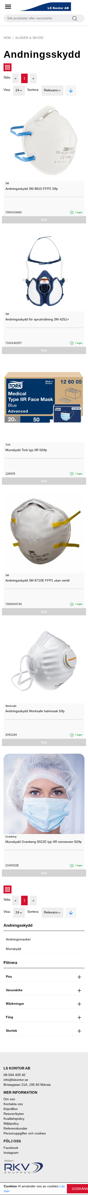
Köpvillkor (11, 1109)
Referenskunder (15, 1128)
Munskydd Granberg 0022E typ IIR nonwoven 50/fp (43, 842)
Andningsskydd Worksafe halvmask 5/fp (35, 711)
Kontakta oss (13, 1104)
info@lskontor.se (16, 1080)
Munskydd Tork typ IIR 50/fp (26, 450)
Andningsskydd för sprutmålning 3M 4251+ (37, 319)
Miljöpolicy (11, 1123)
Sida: (7, 77)
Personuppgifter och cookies (25, 1133)
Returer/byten (14, 1114)
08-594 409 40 (14, 1075)
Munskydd (13, 949)
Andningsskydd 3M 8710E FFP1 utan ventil (37, 580)
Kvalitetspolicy (14, 1118)
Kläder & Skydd (29, 38)
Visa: (7, 90)
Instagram (11, 1152)
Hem (7, 38)
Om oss (9, 1099)
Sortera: (33, 90)
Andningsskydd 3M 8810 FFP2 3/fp (31, 189)
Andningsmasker (18, 939)
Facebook (11, 1148)
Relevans (51, 90)
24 (17, 90)
